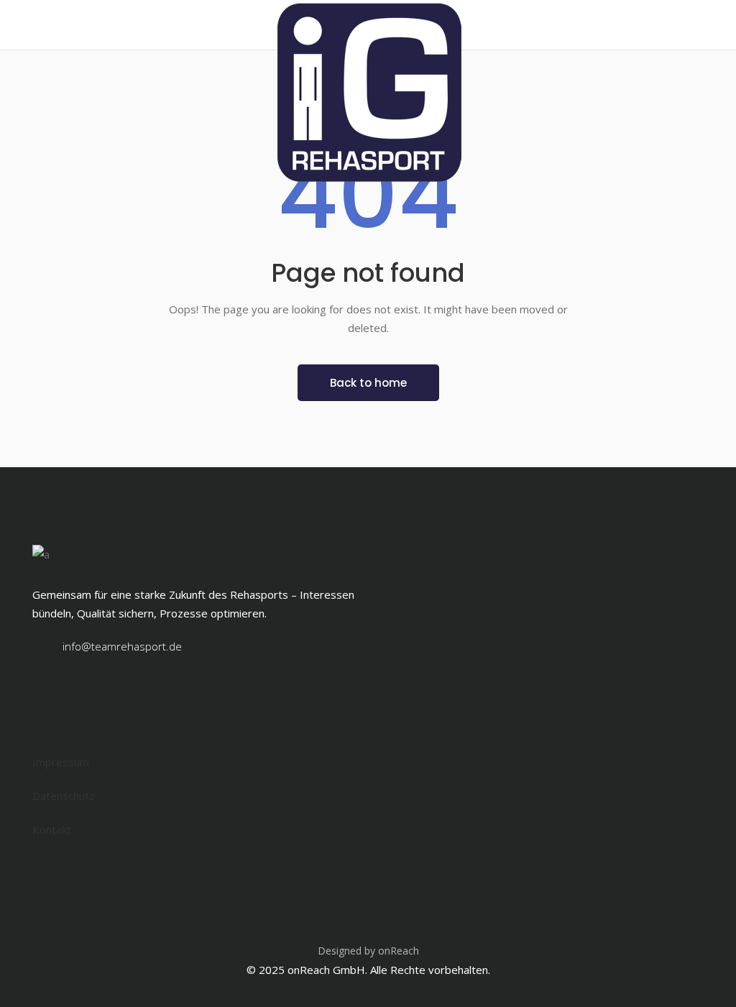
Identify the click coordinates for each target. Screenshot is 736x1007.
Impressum (60, 762)
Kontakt (51, 829)
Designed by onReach (368, 950)
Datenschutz (63, 795)
